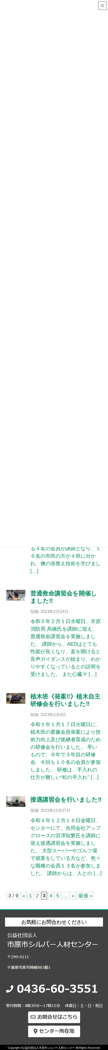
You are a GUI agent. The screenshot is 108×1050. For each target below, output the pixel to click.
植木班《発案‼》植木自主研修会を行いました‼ (65, 700)
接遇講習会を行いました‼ (66, 799)
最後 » (85, 895)
